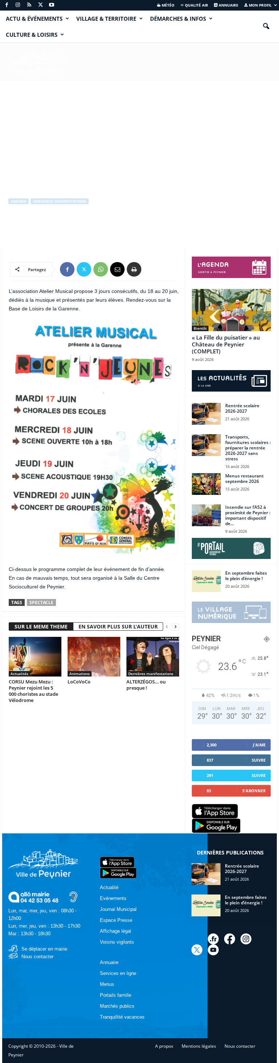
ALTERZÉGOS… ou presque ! (146, 684)
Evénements (113, 898)
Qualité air (196, 5)
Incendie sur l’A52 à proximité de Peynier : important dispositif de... (247, 515)
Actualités (19, 673)
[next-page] (175, 627)
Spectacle (41, 602)
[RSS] (29, 5)
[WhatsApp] (100, 269)
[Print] (134, 269)
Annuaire (228, 5)
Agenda (18, 201)
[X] (40, 5)
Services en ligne (118, 973)
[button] (266, 27)
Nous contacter (37, 956)
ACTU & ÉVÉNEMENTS (34, 18)
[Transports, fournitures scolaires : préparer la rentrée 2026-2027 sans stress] (206, 445)
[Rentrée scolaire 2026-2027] (206, 414)
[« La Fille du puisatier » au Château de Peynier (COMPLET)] (231, 310)
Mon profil (260, 5)
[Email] (117, 269)
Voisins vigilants (117, 942)
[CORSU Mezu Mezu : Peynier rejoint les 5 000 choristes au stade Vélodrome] (35, 656)
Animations (79, 673)
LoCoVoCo (79, 681)
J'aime (259, 744)
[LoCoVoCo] (94, 656)
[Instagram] (17, 5)
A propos (164, 1046)
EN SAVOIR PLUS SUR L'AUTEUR (118, 626)
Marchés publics (117, 1006)
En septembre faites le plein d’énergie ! (246, 576)
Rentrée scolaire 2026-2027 (242, 408)
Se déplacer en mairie (44, 949)
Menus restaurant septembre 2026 (244, 478)
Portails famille (115, 995)
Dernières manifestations (59, 201)
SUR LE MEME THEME (41, 626)
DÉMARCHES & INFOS (178, 18)
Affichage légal (115, 931)
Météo (167, 5)
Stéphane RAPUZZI (34, 231)
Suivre (259, 760)
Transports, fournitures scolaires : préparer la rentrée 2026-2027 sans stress (248, 448)
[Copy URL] (150, 269)
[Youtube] (51, 5)
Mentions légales (199, 1046)
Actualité (109, 887)
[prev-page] (166, 627)
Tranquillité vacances (122, 1017)
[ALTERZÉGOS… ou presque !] (152, 656)
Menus (107, 984)
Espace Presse (116, 920)
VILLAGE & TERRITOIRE (106, 18)
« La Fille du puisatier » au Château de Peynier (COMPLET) (226, 344)
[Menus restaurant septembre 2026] (206, 484)
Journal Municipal (118, 909)
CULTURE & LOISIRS (31, 34)
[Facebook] (6, 5)
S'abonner (254, 790)
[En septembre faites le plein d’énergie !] (206, 581)
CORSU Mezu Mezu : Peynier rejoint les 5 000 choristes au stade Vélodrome (33, 690)
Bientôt (200, 328)
